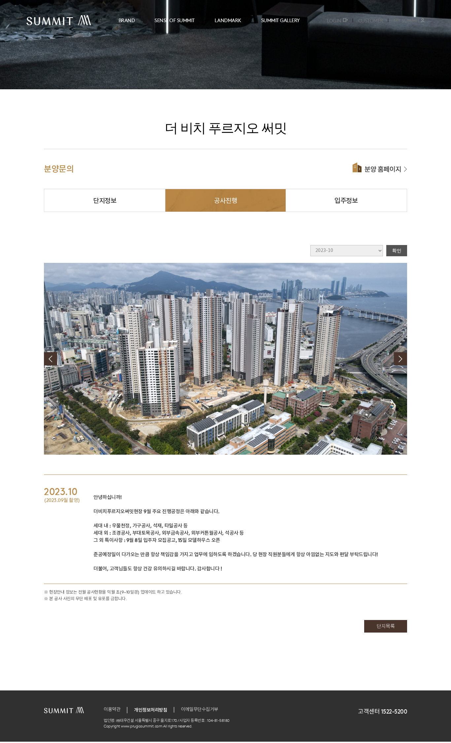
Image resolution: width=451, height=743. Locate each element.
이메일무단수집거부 (199, 709)
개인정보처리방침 (150, 709)
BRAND (127, 20)
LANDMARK (228, 20)
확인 (396, 250)
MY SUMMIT (407, 20)
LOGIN (334, 20)
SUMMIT (58, 20)
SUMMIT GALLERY (280, 20)
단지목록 (386, 626)
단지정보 (104, 200)
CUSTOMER (370, 20)
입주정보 (346, 200)
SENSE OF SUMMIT (175, 20)
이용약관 (112, 709)
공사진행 (225, 200)
